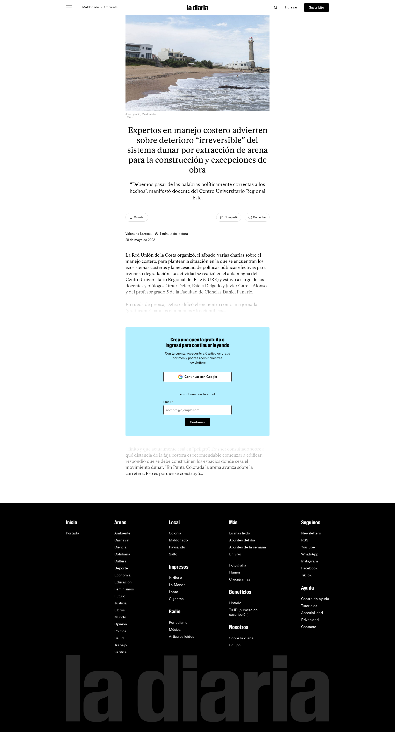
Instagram (309, 561)
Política (120, 631)
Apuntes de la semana (247, 547)
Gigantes (176, 599)
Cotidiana (122, 554)
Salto (173, 554)
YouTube (308, 547)
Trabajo (120, 645)
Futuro (119, 596)
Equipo (234, 645)
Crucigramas (239, 579)
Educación (123, 582)
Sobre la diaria (241, 638)
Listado (235, 603)
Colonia (175, 533)
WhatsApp (309, 554)
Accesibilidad (312, 613)
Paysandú (177, 547)
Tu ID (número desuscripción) (243, 612)
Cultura (120, 561)
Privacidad (310, 620)
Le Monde (177, 585)
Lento (173, 592)
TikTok (306, 575)
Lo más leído (239, 533)
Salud (119, 638)
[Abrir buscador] (275, 7)
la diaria (175, 578)
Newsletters (311, 533)
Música (175, 629)
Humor (234, 572)
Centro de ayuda (315, 599)
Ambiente (110, 7)
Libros (119, 610)
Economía (122, 575)
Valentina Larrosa (138, 234)
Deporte (121, 568)
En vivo (235, 554)
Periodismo (178, 622)
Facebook (309, 568)
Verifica (120, 652)
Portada (72, 533)
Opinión (120, 624)
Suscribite (316, 7)
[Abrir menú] (69, 7)
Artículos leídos (181, 636)
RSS (304, 540)
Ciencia (120, 547)
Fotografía (237, 565)
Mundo (120, 617)
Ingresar (291, 7)
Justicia (120, 603)
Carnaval (121, 540)
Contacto (308, 627)
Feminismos (124, 589)
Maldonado (90, 7)
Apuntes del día (242, 540)
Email (168, 402)
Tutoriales (309, 606)
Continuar (197, 422)
